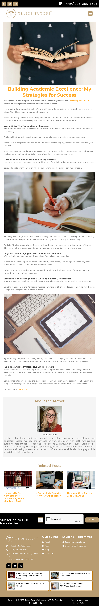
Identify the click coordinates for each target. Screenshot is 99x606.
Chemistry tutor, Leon (79, 101)
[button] (90, 13)
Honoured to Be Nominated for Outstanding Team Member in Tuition (30, 575)
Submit (92, 520)
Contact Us (23, 389)
